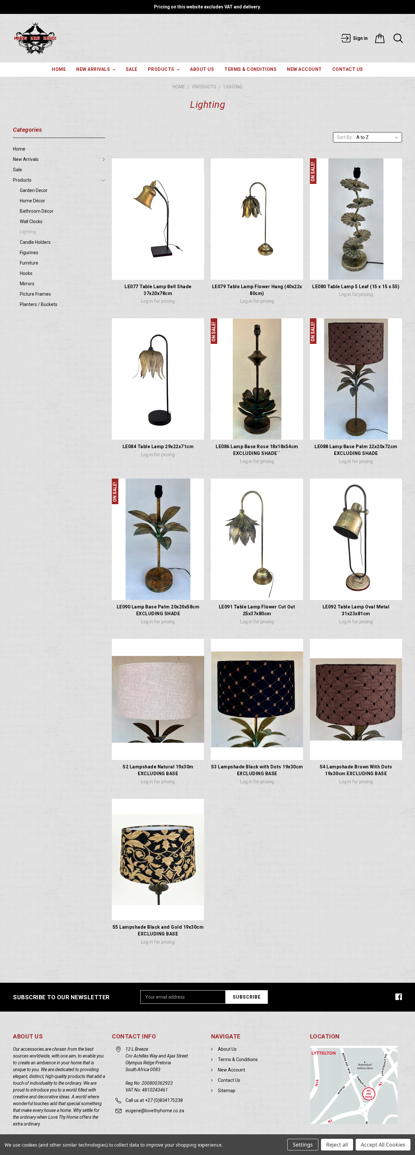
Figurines (29, 252)
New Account (304, 69)
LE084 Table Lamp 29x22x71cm (158, 446)
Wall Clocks (31, 221)
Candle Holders (35, 242)
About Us (202, 69)
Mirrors (27, 283)
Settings (303, 1144)
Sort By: (345, 137)
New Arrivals (93, 69)
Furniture (29, 263)
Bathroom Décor (36, 211)
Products (162, 69)
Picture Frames (35, 294)
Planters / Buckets (38, 304)
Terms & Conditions (250, 69)
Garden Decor (34, 190)
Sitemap (226, 1090)
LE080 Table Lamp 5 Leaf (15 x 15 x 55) (355, 286)
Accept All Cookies (383, 1144)
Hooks (26, 273)
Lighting (233, 86)
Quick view (158, 271)
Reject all (337, 1144)
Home (59, 69)
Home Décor (32, 200)
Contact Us (347, 69)
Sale (131, 69)
